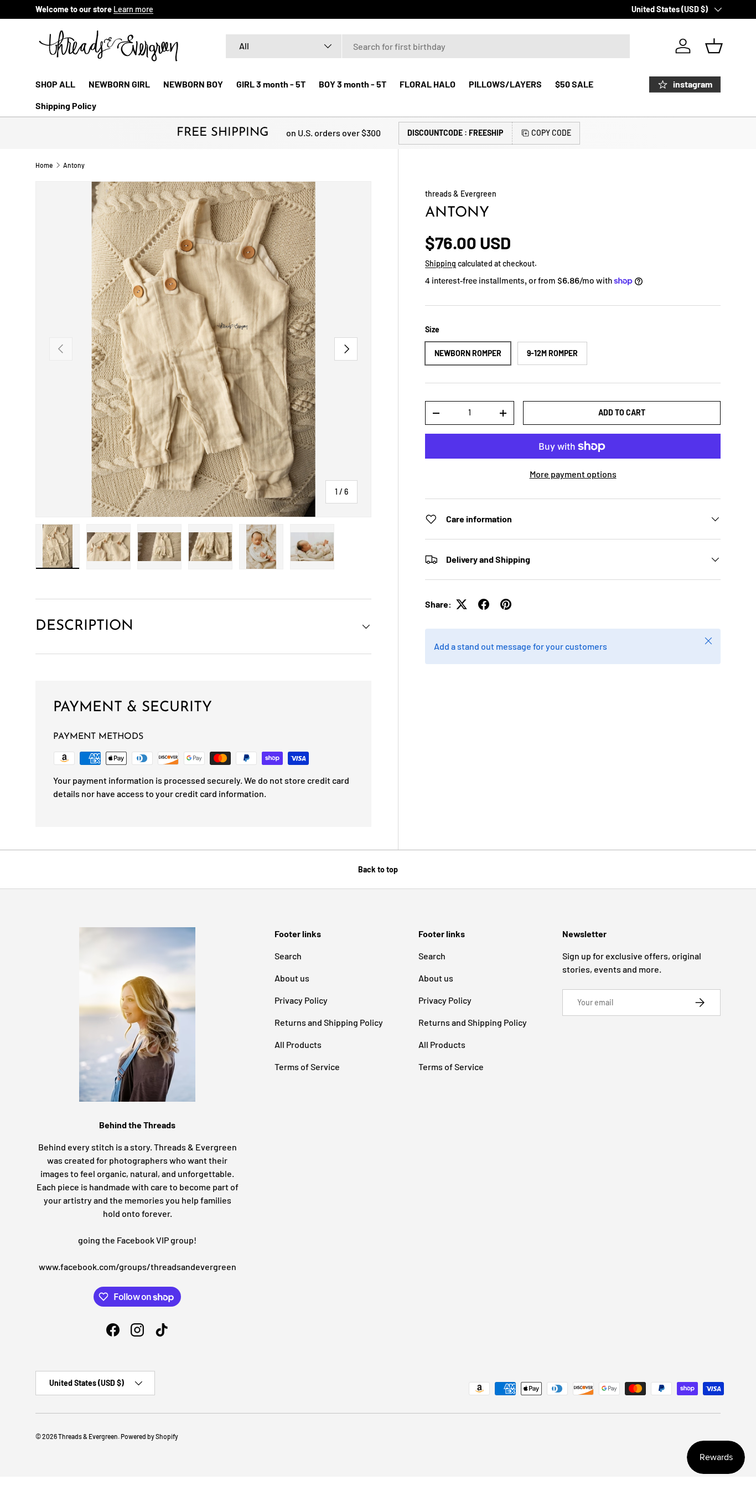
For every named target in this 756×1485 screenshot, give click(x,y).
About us (292, 978)
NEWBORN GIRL (119, 84)
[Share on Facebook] (484, 604)
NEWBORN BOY (193, 84)
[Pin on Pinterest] (506, 604)
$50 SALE (574, 84)
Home (44, 165)
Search (288, 955)
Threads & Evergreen (88, 1436)
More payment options (573, 474)
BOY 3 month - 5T (352, 84)
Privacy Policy (301, 1000)
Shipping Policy (65, 105)
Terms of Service (307, 1066)
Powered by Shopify (149, 1436)
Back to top (378, 869)
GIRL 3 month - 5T (270, 84)
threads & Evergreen (460, 193)
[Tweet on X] (462, 604)
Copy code (551, 132)
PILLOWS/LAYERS (505, 84)
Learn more (133, 9)
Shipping (440, 263)
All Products (298, 1044)
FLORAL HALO (427, 84)
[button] (714, 46)
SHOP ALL (55, 84)
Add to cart (621, 412)
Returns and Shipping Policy (329, 1022)
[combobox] (428, 46)
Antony (74, 165)
